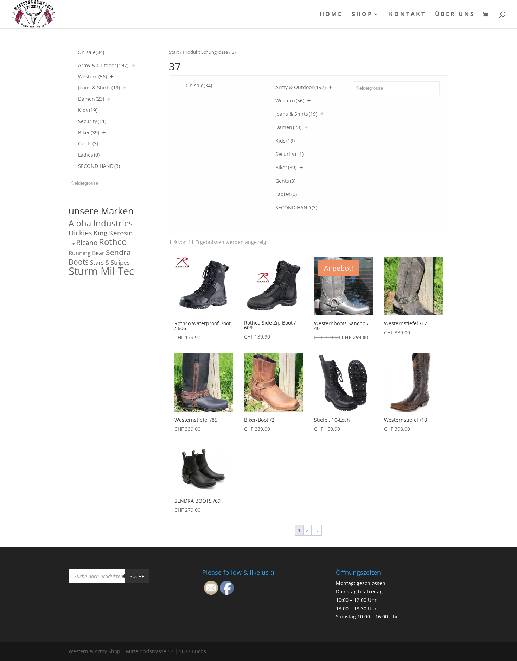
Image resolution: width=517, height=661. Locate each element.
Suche (137, 576)
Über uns (455, 15)
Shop (362, 15)
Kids (285, 140)
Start (174, 52)
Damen (288, 127)
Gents (285, 180)
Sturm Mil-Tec (101, 271)
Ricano (86, 242)
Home (331, 15)
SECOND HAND (296, 207)
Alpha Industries (101, 223)
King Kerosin (113, 233)
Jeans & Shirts (296, 114)
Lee (72, 243)
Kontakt (407, 15)
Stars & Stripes (110, 262)
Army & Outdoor (300, 87)
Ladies (286, 194)
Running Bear (86, 253)
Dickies (80, 233)
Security (289, 154)
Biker (285, 167)
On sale (199, 85)
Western (289, 100)
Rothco (113, 241)
